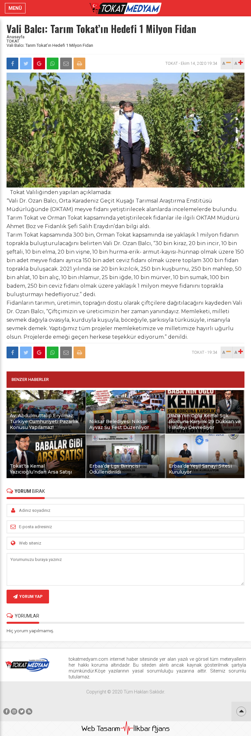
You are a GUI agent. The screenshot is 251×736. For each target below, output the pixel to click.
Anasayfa (16, 36)
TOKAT (13, 41)
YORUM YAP (30, 596)
